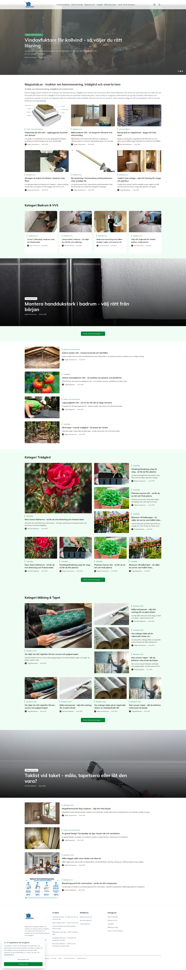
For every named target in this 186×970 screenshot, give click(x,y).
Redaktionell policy (69, 958)
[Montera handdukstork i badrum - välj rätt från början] (93, 292)
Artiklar (55, 913)
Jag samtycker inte (23, 959)
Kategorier (112, 913)
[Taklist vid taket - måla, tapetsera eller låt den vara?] (93, 764)
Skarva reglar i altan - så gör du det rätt (65, 923)
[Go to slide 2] (180, 71)
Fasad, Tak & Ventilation (126, 5)
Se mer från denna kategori (91, 334)
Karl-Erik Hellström (30, 786)
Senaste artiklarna (63, 5)
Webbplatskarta (81, 958)
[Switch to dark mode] (159, 4)
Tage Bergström (85, 924)
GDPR (60, 958)
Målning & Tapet (110, 5)
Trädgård (99, 5)
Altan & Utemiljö (77, 5)
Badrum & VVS (89, 5)
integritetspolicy (9, 954)
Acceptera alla (23, 964)
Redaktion (84, 913)
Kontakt (54, 958)
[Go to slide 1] (178, 71)
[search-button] (154, 5)
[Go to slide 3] (182, 71)
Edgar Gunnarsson (31, 57)
